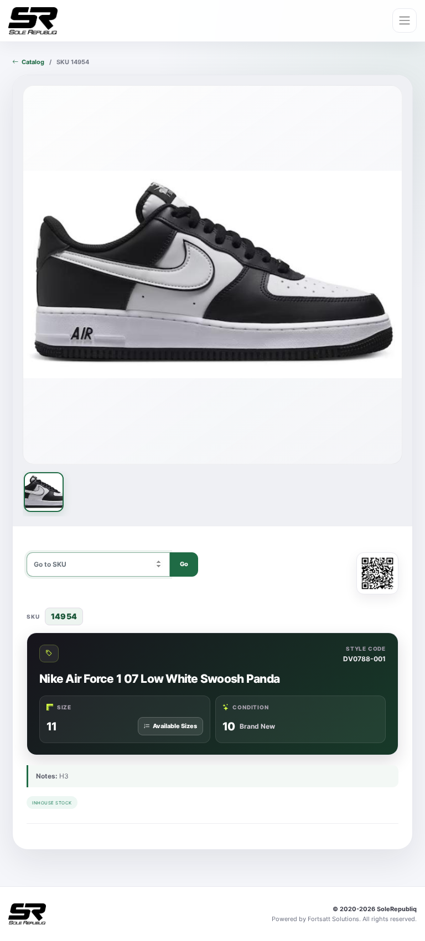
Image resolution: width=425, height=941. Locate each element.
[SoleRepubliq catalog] (33, 21)
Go (184, 564)
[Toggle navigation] (404, 20)
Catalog (33, 62)
